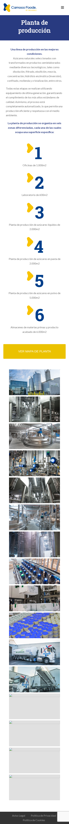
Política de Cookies (34, 820)
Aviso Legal (18, 815)
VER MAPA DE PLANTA (34, 351)
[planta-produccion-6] (34, 517)
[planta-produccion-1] (34, 382)
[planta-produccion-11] (34, 652)
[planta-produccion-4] (34, 463)
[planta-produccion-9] (34, 598)
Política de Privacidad (43, 815)
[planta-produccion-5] (34, 490)
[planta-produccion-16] (34, 787)
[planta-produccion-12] (34, 679)
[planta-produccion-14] (34, 733)
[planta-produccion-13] (34, 706)
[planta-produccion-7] (34, 544)
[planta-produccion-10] (34, 625)
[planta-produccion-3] (34, 436)
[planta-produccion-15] (34, 760)
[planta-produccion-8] (34, 571)
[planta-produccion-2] (34, 409)
